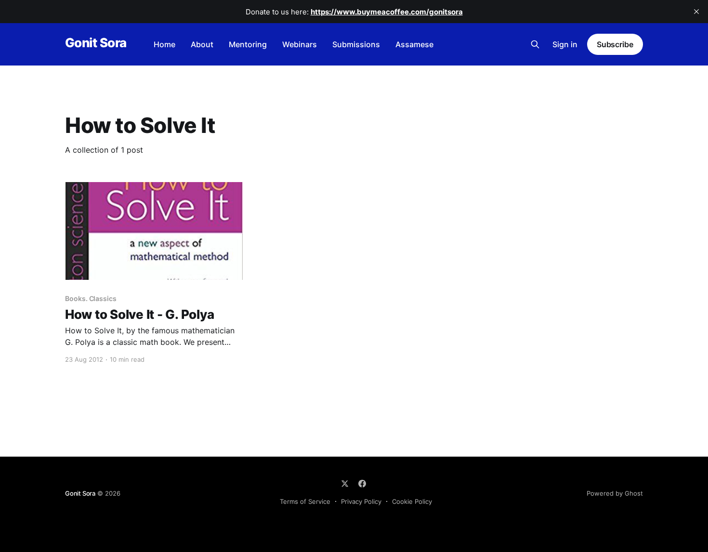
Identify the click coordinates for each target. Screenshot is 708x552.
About (202, 44)
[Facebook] (362, 483)
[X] (345, 483)
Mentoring (248, 44)
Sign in (564, 44)
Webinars (299, 44)
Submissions (356, 44)
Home (164, 44)
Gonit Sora (96, 43)
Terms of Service (305, 501)
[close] (696, 11)
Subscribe (615, 44)
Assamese (414, 44)
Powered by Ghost (615, 493)
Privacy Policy (361, 501)
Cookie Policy (412, 501)
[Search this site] (535, 44)
